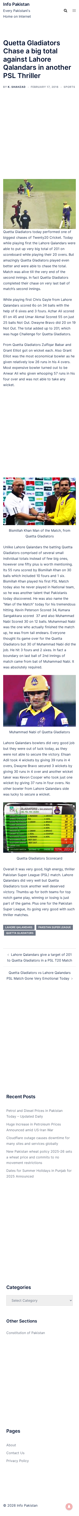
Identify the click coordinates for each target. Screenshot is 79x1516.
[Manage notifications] (69, 1506)
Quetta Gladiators (19, 933)
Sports (69, 86)
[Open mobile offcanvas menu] (74, 10)
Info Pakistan (16, 4)
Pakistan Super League (54, 927)
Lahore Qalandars (18, 927)
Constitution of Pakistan (25, 1333)
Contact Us (15, 1453)
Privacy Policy (17, 1461)
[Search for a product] (65, 10)
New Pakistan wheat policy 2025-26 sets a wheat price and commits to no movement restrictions (39, 1157)
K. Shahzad (17, 86)
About (11, 1445)
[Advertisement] (39, 137)
